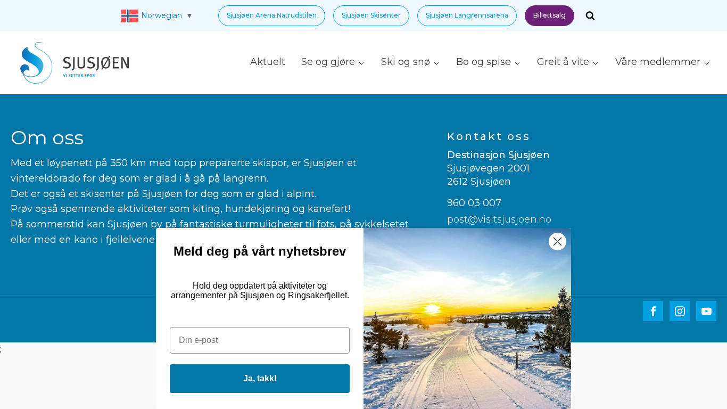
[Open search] (590, 15)
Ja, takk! (260, 378)
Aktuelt (267, 62)
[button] (271, 15)
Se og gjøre (328, 62)
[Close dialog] (557, 241)
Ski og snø (405, 62)
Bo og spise (483, 62)
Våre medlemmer (657, 62)
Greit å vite (563, 62)
